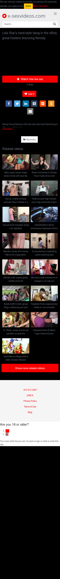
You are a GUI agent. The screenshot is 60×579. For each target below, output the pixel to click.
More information (40, 6)
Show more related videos (30, 368)
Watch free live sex (31, 79)
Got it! (28, 6)
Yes (7, 431)
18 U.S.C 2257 (30, 389)
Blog (30, 412)
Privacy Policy (30, 401)
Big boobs (31, 139)
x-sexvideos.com (26, 15)
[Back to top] (55, 572)
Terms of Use (30, 406)
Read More (7, 128)
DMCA (30, 395)
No (7, 434)
